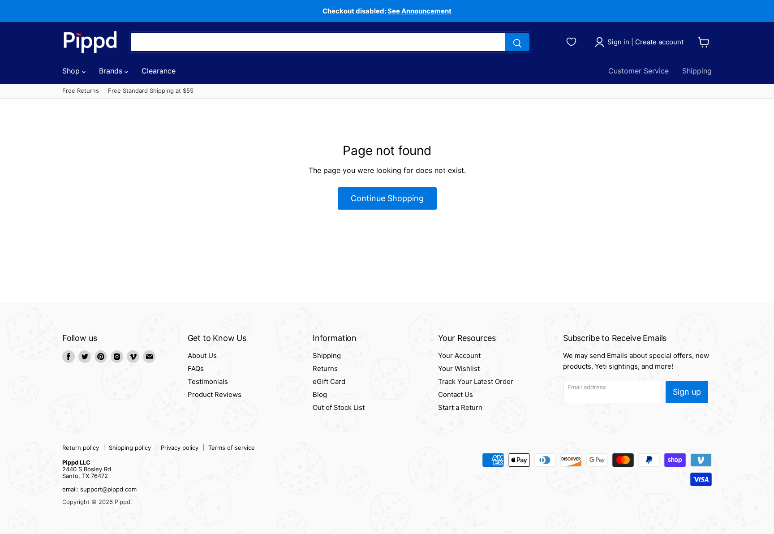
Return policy (80, 447)
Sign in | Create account (645, 42)
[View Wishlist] (573, 40)
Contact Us (455, 394)
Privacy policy (179, 447)
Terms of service (231, 447)
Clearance (159, 70)
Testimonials (208, 381)
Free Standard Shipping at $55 (151, 90)
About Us (202, 355)
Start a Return (460, 407)
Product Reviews (214, 394)
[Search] (517, 42)
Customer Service (638, 70)
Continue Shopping (387, 198)
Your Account (459, 355)
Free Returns (80, 90)
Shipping (697, 70)
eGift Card (329, 381)
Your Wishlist (459, 368)
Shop (72, 70)
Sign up (687, 391)
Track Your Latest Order (475, 381)
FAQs (196, 368)
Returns (325, 368)
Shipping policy (130, 447)
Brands (112, 70)
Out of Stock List (339, 407)
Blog (320, 394)
